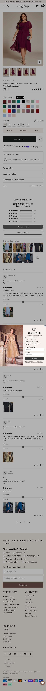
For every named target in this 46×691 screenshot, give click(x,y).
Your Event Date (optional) (30, 347)
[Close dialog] (45, 325)
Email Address (27, 352)
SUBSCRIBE (34, 358)
